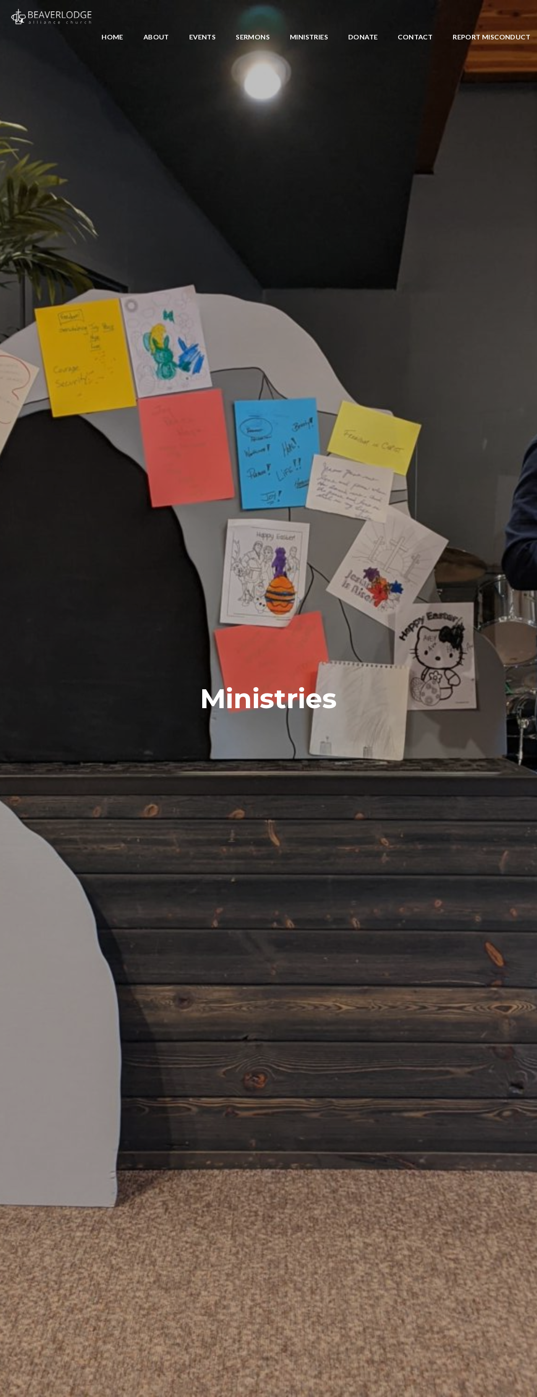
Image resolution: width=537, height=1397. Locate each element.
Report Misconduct (491, 37)
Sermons (253, 37)
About (156, 37)
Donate (363, 37)
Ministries (309, 37)
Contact (415, 37)
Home (112, 37)
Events (202, 37)
